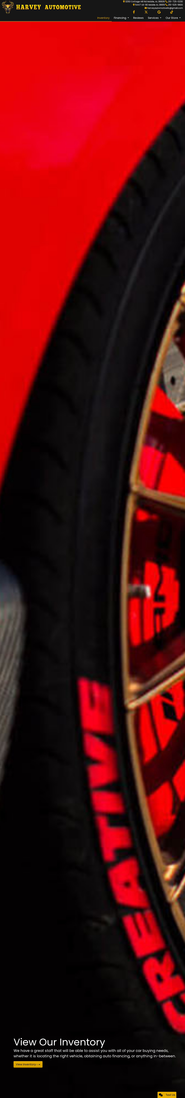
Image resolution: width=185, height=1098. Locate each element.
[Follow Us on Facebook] (134, 12)
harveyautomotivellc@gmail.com (165, 8)
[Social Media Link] (171, 12)
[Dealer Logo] (40, 7)
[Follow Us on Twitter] (146, 12)
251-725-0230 (175, 1)
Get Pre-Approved (29, 1064)
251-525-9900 (175, 4)
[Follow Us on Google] (159, 12)
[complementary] (177, 1090)
